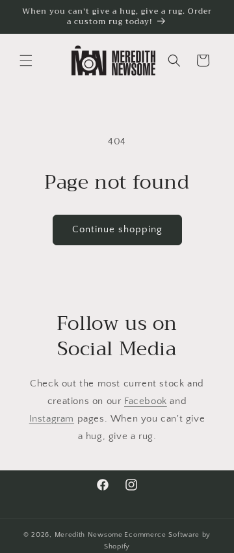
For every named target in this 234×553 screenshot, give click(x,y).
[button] (26, 60)
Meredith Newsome (89, 535)
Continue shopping (117, 229)
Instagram (51, 418)
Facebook (145, 401)
